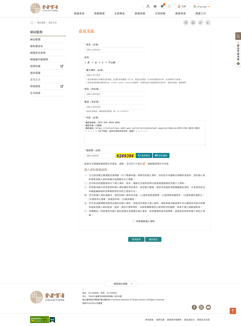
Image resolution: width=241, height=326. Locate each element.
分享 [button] (186, 22)
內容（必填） (92, 117)
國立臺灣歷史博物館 (53, 297)
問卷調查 (149, 319)
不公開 (111, 62)
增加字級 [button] (200, 22)
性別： (87, 57)
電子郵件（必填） (94, 70)
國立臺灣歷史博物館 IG (201, 307)
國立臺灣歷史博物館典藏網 (45, 8)
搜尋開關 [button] (169, 6)
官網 (184, 6)
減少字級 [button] (208, 22)
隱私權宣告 (189, 319)
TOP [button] (233, 311)
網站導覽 (148, 6)
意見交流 (155, 6)
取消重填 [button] (136, 239)
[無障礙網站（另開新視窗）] (39, 319)
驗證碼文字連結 (134, 163)
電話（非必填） (92, 101)
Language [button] (202, 6)
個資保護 (160, 319)
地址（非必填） (92, 88)
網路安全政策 (203, 319)
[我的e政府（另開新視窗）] (52, 320)
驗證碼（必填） (93, 150)
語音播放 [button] (163, 155)
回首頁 (32, 22)
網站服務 (41, 22)
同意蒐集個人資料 (145, 221)
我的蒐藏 (162, 6)
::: (143, 6)
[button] (120, 283)
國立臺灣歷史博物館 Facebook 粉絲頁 (194, 307)
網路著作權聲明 (174, 319)
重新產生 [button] (145, 155)
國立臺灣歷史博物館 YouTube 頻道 (208, 307)
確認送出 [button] (153, 239)
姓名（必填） (92, 44)
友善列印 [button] (193, 22)
